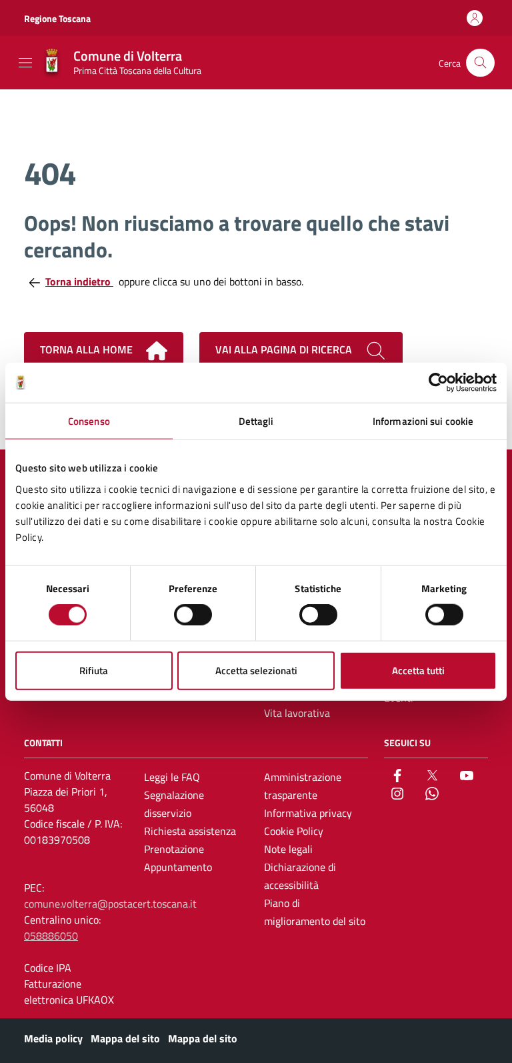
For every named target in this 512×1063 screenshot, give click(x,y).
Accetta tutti (418, 670)
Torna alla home (87, 349)
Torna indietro (79, 281)
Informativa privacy (308, 813)
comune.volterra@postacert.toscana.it (110, 904)
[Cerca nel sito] (480, 63)
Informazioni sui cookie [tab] (423, 421)
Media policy (53, 1038)
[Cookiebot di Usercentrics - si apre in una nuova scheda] (438, 383)
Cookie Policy (293, 831)
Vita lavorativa (297, 713)
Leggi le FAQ (172, 777)
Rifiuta (93, 670)
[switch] (193, 615)
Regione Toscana (57, 18)
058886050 (51, 936)
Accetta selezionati (256, 670)
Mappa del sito (125, 1038)
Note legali (288, 849)
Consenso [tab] (89, 421)
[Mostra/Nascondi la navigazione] (25, 63)
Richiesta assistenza (190, 831)
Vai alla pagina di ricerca (285, 349)
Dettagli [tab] (256, 421)
